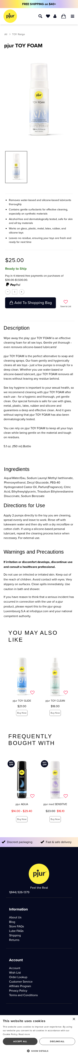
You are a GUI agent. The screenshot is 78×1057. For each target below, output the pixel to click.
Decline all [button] (57, 1041)
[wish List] (48, 16)
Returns (14, 940)
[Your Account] (55, 16)
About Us (15, 917)
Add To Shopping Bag (33, 302)
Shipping (15, 935)
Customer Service (21, 981)
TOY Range (18, 34)
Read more (24, 1034)
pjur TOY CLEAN (55, 701)
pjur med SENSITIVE (55, 804)
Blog (12, 922)
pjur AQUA (22, 804)
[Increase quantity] (21, 291)
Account (14, 968)
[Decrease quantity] (7, 291)
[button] (73, 16)
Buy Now (22, 713)
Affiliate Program (20, 986)
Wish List (15, 972)
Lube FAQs (16, 931)
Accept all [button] (20, 1041)
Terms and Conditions (23, 995)
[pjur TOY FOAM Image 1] (39, 99)
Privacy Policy (18, 990)
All (5, 34)
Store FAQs (16, 926)
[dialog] (39, 1036)
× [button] (73, 1019)
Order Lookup (18, 977)
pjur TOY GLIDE (22, 701)
